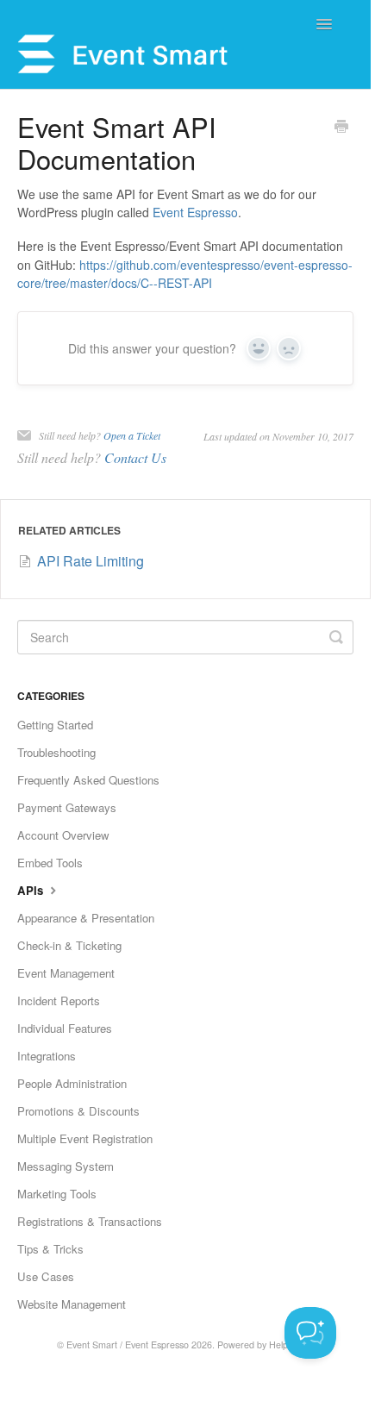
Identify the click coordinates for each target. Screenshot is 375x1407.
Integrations (46, 1055)
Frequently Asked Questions (88, 780)
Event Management (66, 973)
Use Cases (45, 1276)
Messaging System (65, 1166)
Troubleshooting (56, 752)
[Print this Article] (341, 127)
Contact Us (135, 457)
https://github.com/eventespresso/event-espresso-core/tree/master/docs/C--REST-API (185, 274)
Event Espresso (195, 212)
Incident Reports (58, 1000)
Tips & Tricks (50, 1249)
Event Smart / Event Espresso (127, 1344)
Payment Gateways (66, 807)
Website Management (71, 1304)
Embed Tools (50, 862)
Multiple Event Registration (85, 1138)
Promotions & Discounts (78, 1111)
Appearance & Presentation (85, 918)
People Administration (72, 1083)
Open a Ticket (131, 435)
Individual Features (64, 1028)
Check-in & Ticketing (69, 945)
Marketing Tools (57, 1193)
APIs (32, 890)
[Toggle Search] (336, 637)
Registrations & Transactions (89, 1221)
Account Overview (63, 835)
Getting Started (55, 724)
